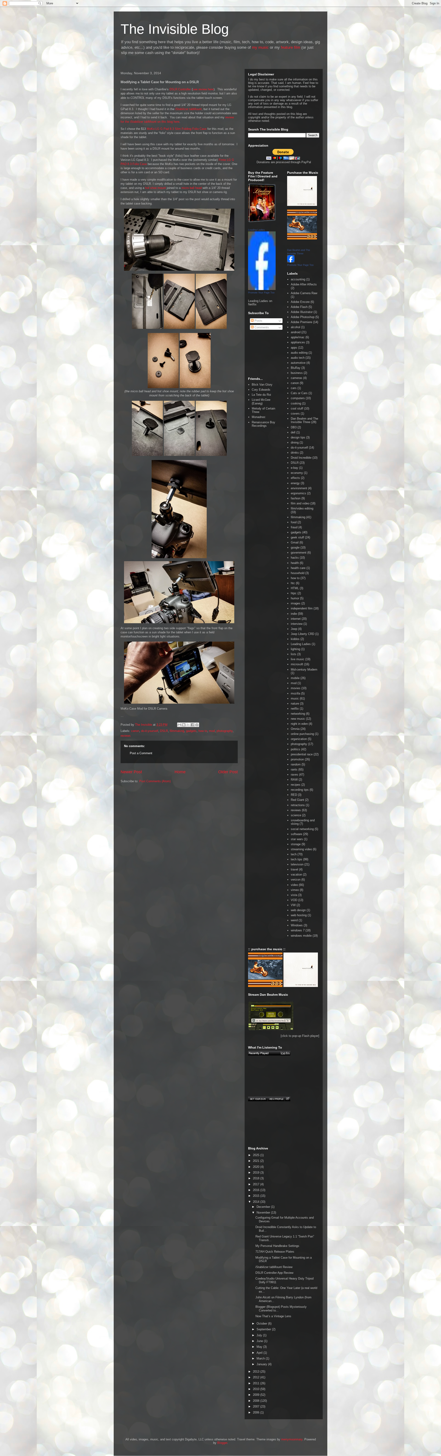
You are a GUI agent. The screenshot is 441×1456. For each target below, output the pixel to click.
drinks (295, 452)
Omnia (295, 729)
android (295, 332)
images (295, 603)
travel (294, 869)
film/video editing (302, 508)
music (295, 698)
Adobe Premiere (301, 322)
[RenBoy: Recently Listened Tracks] (269, 1053)
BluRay (295, 368)
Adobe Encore (300, 302)
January (262, 1364)
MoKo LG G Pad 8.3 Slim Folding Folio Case (176, 129)
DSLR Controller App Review (274, 1272)
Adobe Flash (299, 307)
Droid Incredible (301, 457)
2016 (256, 1190)
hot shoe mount (155, 188)
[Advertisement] (141, 807)
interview (296, 624)
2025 (256, 1155)
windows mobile (301, 935)
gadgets (191, 731)
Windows (297, 925)
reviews (126, 735)
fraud (294, 527)
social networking (302, 829)
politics (295, 749)
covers (295, 413)
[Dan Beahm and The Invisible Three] (290, 261)
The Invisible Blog (175, 29)
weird (294, 920)
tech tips (296, 859)
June (260, 1341)
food (294, 522)
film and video (300, 503)
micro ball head (191, 188)
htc (293, 583)
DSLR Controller (180, 89)
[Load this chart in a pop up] (287, 1099)
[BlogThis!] (183, 724)
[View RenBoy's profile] (276, 1099)
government (298, 552)
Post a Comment (141, 753)
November (264, 1212)
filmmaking (177, 731)
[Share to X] (188, 724)
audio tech (298, 357)
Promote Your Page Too (261, 292)
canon (135, 731)
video (294, 885)
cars (294, 388)
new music (298, 718)
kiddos (295, 639)
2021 (256, 1161)
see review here (203, 89)
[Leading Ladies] (262, 289)
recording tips (300, 789)
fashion (295, 498)
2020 (256, 1167)
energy (295, 483)
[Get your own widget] (258, 1099)
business (297, 373)
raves (294, 774)
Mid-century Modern (304, 669)
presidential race (302, 754)
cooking (296, 403)
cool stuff (297, 408)
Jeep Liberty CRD (302, 634)
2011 (256, 1383)
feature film (290, 47)
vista (294, 895)
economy (297, 473)
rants (294, 769)
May (260, 1346)
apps (294, 347)
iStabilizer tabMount (188, 109)
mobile (295, 678)
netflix (295, 708)
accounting (298, 279)
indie (294, 613)
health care (298, 568)
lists (293, 654)
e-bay (294, 467)
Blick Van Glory (262, 384)
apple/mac (298, 337)
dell (293, 432)
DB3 (294, 427)
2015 (256, 1195)
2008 (256, 1400)
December (264, 1207)
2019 (256, 1172)
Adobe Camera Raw (304, 293)
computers (298, 398)
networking (298, 713)
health (295, 563)
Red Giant (297, 800)
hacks (295, 557)
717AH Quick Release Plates (274, 1251)
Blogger (222, 1443)
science (296, 815)
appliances (298, 342)
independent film (302, 608)
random (296, 764)
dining (295, 442)
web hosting (299, 915)
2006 (256, 1412)
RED (294, 794)
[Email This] (179, 724)
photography (225, 731)
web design (298, 910)
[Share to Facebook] (192, 724)
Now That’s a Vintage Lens (273, 1316)
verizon (295, 879)
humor (295, 598)
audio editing (299, 352)
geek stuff (297, 537)
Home (180, 772)
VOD (294, 900)
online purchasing (302, 734)
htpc (294, 593)
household (297, 573)
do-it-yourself (149, 731)
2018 (256, 1178)
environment (299, 488)
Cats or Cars (299, 393)
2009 (256, 1394)
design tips (298, 437)
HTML (295, 588)
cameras (296, 378)
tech (294, 854)
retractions (298, 805)
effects (295, 478)
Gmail (295, 542)
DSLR (164, 731)
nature (295, 703)
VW (293, 905)
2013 (256, 1371)
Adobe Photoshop (302, 317)
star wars (297, 839)
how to (202, 731)
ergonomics (298, 493)
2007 (256, 1406)
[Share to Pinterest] (197, 724)
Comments (261, 327)
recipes (295, 784)
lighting (295, 649)
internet (296, 618)
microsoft (297, 664)
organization (299, 739)
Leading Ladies (256, 229)
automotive (298, 362)
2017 (256, 1184)
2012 (256, 1377)
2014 (256, 1201)
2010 (256, 1389)
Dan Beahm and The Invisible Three (304, 420)
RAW (294, 779)
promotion (297, 759)
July (260, 1335)
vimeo (295, 890)
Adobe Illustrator (302, 312)
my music (260, 47)
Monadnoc (259, 417)
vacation (296, 874)
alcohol (295, 327)
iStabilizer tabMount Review (273, 1267)
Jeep (294, 629)
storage (296, 844)
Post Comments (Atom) (155, 781)
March (261, 1358)
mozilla (295, 693)
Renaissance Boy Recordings (263, 424)
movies (295, 688)
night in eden (299, 723)
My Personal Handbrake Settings (277, 1246)
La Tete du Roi (261, 394)
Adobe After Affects (304, 284)
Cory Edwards (261, 389)
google (295, 547)
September (264, 1329)
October (262, 1323)
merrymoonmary (291, 1439)
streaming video (301, 849)
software (296, 834)
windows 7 (298, 930)
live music (297, 659)
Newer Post (131, 772)
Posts (258, 320)
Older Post (228, 772)
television (297, 864)
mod (212, 731)
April (260, 1352)
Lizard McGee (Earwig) (261, 401)
